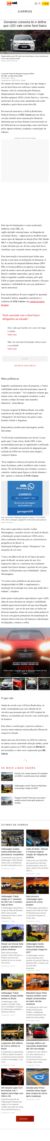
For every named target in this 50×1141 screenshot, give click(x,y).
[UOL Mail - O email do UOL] (36, 3)
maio (6, 305)
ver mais (23, 1119)
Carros (25, 11)
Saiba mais (12, 334)
